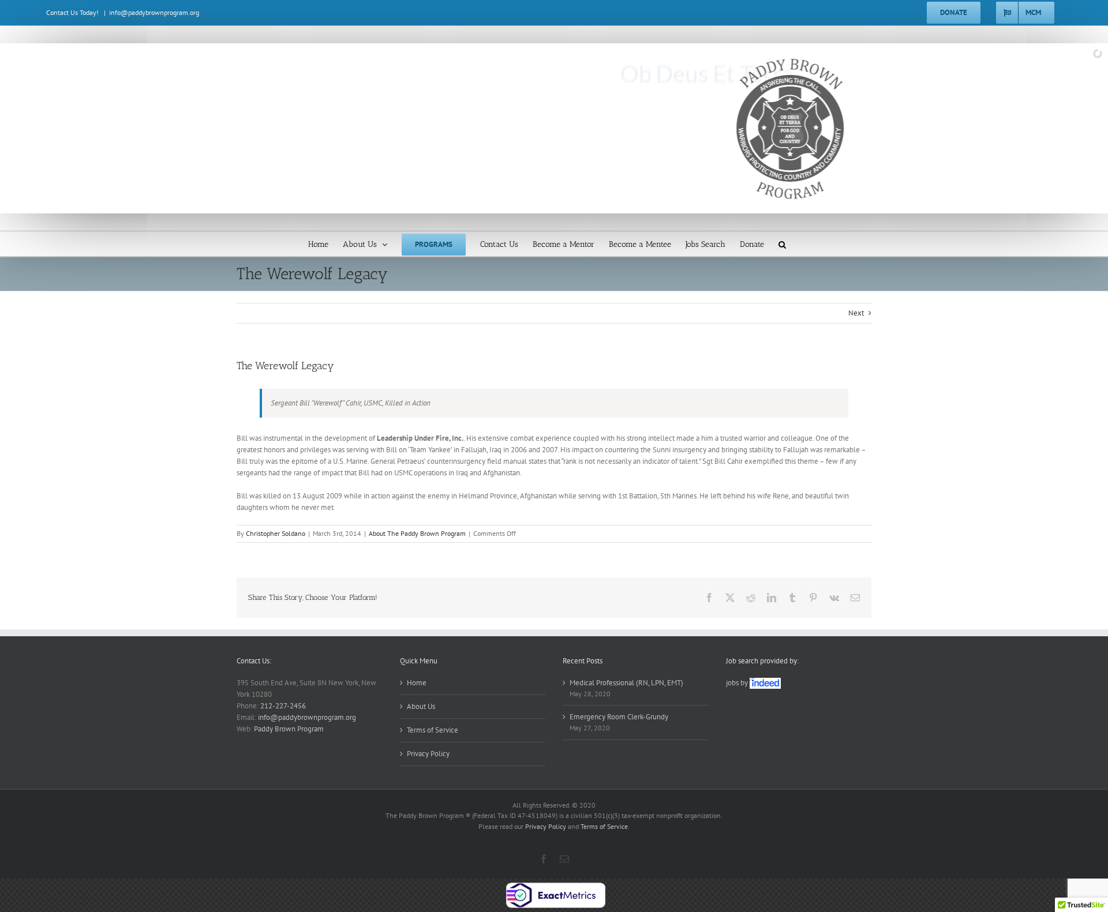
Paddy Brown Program (289, 729)
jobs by (738, 683)
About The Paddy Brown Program (417, 533)
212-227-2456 (283, 706)
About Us (421, 706)
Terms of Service (432, 730)
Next (856, 313)
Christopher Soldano (275, 533)
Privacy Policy (428, 754)
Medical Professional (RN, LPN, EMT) (626, 683)
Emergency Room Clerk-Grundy (619, 717)
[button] (782, 243)
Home (416, 683)
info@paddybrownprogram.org (154, 12)
